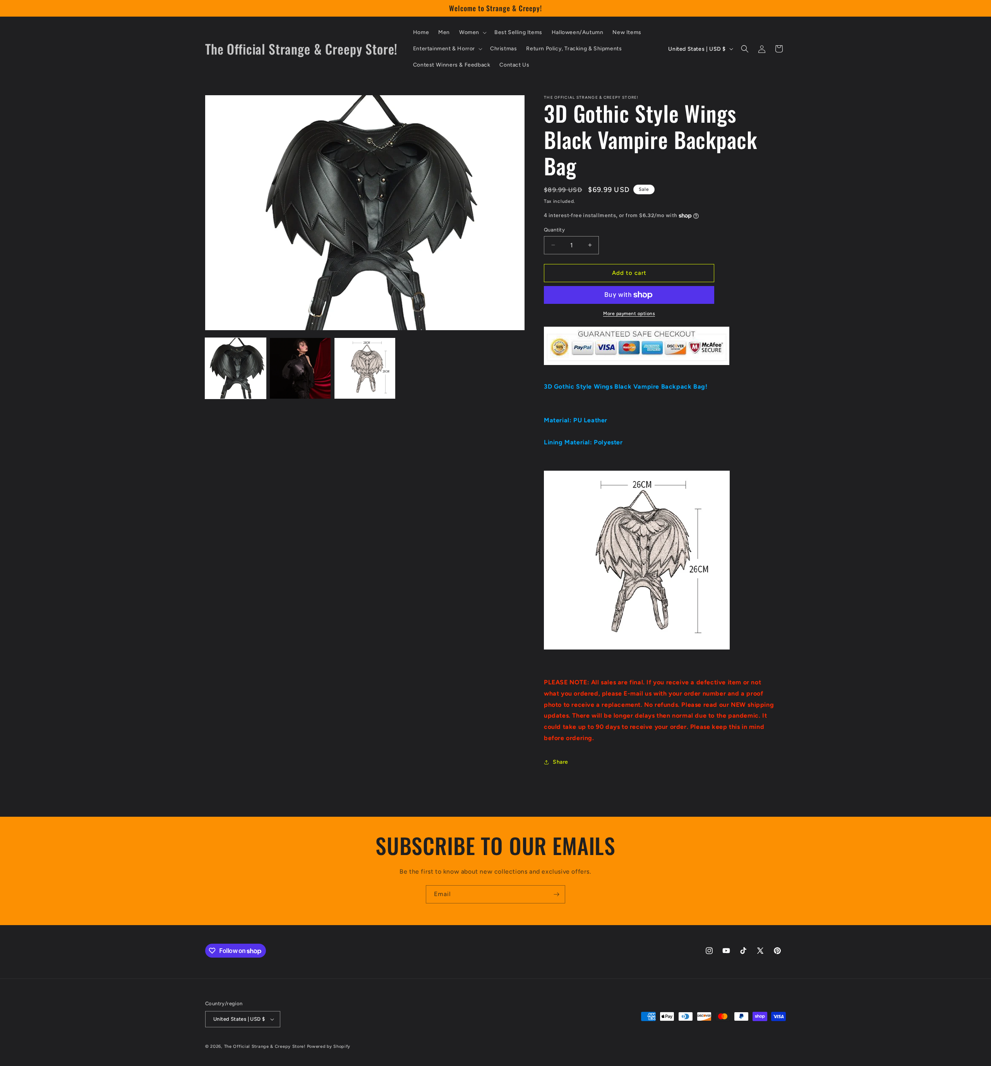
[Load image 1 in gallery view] (235, 368)
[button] (472, 32)
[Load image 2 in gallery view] (300, 368)
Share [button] (560, 762)
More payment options (629, 313)
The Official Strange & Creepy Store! (264, 1046)
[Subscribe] (556, 894)
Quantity (554, 230)
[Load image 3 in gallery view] (364, 368)
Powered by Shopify (329, 1046)
